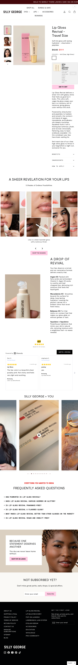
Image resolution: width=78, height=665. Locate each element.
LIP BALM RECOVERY (33, 614)
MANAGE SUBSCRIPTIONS (10, 630)
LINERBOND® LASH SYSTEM (36, 620)
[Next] (74, 373)
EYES (26, 12)
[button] (31, 473)
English (70, 663)
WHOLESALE (30, 633)
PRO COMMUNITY (32, 636)
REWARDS (39, 16)
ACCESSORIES (47, 12)
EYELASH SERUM (32, 623)
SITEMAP (7, 634)
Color (63, 54)
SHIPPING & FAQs (10, 614)
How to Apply (58, 166)
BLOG (6, 638)
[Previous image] (35, 248)
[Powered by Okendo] (14, 353)
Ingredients (57, 160)
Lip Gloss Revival (46, 375)
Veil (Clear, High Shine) (54, 58)
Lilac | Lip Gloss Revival (13, 380)
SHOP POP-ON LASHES (19, 559)
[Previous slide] (28, 473)
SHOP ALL (30, 8)
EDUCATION (30, 629)
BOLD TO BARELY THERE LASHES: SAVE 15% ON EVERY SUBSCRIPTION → (39, 2)
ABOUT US (8, 611)
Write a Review (64, 352)
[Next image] (42, 248)
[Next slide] (50, 473)
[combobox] (71, 663)
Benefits (56, 154)
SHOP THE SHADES (39, 253)
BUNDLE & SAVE (44, 8)
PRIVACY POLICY (10, 617)
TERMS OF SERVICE (11, 620)
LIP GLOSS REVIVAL (33, 611)
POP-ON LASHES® (33, 617)
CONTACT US (9, 626)
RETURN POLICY (10, 623)
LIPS (35, 12)
